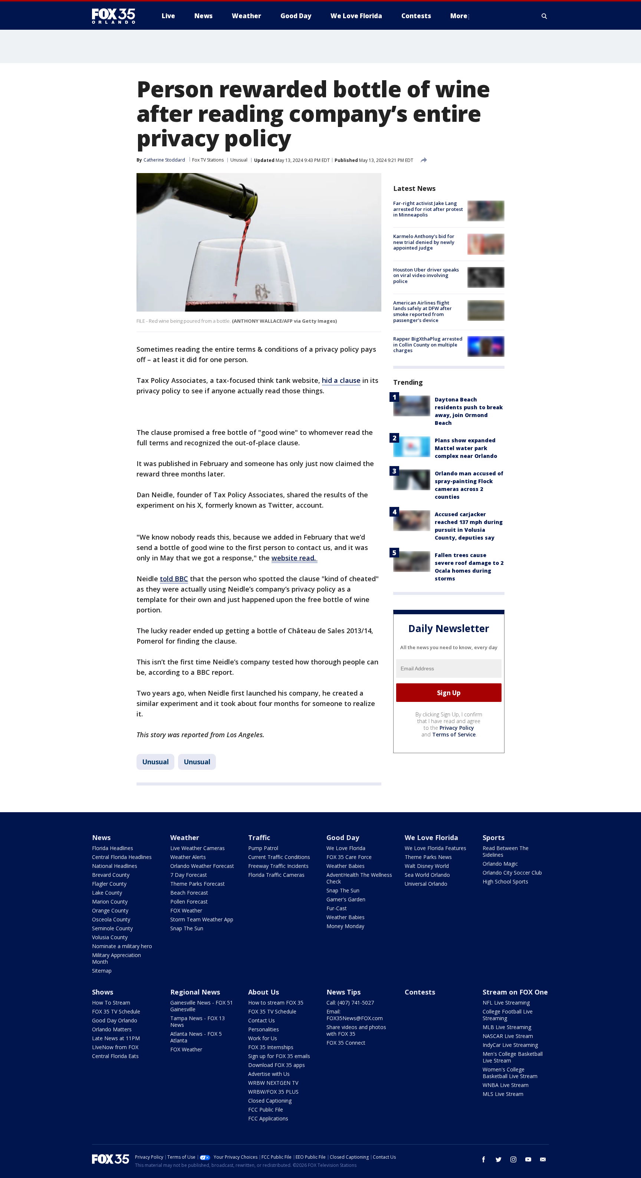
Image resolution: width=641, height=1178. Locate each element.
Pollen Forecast (189, 901)
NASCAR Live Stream (508, 1035)
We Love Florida (345, 848)
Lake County (107, 892)
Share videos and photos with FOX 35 (356, 1030)
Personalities (263, 1029)
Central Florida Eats (115, 1056)
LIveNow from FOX (115, 1047)
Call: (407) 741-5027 (350, 1002)
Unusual (238, 160)
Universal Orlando (426, 883)
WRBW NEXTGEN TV (273, 1082)
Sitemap (102, 970)
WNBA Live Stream (506, 1084)
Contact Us (261, 1020)
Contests (420, 991)
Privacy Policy (457, 727)
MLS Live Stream (503, 1093)
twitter (498, 1159)
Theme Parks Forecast (197, 883)
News (101, 837)
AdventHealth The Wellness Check (359, 878)
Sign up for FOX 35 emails (279, 1056)
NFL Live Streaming (506, 1002)
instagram (513, 1159)
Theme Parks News (428, 856)
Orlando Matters (112, 1029)
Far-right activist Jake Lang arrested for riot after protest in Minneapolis (428, 209)
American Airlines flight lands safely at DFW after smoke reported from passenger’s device (422, 311)
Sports (493, 837)
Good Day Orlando (114, 1020)
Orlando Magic (500, 863)
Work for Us (262, 1038)
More (458, 16)
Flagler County (109, 883)
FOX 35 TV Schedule (116, 1011)
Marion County (110, 901)
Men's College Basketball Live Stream (513, 1057)
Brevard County (110, 874)
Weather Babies (345, 865)
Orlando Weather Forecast (202, 865)
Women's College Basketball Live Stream (510, 1073)
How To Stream (111, 1002)
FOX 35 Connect (345, 1042)
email (543, 1159)
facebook (484, 1159)
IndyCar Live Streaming (510, 1044)
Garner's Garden (345, 899)
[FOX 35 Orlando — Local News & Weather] (116, 16)
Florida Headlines (112, 848)
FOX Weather (186, 910)
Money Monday (345, 926)
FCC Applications (268, 1118)
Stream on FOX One (515, 991)
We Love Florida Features (435, 848)
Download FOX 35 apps (276, 1064)
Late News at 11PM (116, 1038)
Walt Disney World (427, 865)
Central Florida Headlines (122, 856)
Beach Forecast (189, 892)
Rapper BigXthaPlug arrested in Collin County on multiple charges (428, 344)
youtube (528, 1159)
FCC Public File (265, 1109)
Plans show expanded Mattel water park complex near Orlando (466, 448)
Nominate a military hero (122, 946)
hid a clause (341, 380)
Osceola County (111, 919)
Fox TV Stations (208, 160)
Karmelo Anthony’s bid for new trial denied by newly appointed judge (423, 242)
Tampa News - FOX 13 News (197, 1021)
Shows (102, 991)
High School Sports (505, 881)
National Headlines (114, 865)
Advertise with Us (269, 1073)
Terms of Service (454, 734)
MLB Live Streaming (507, 1027)
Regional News (195, 991)
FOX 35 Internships (270, 1047)
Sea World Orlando (427, 874)
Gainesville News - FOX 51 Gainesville (201, 1006)
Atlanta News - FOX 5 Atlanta (196, 1037)
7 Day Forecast (188, 874)
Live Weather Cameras (197, 848)
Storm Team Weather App (201, 919)
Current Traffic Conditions (279, 856)
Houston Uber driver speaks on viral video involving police (426, 275)
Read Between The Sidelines (506, 851)
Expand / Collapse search (544, 16)
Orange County (110, 910)
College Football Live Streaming (508, 1015)
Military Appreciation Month (116, 958)
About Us (263, 991)
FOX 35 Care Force (349, 856)
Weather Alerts (188, 856)
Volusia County (110, 937)
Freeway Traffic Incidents (278, 865)
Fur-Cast (336, 908)
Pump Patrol (263, 848)
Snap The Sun (186, 928)
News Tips (343, 991)
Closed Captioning (270, 1100)
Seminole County (112, 928)
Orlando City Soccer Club (512, 872)
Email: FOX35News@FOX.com (354, 1015)
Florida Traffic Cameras (276, 874)
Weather (184, 837)
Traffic (259, 837)
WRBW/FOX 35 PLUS (273, 1091)
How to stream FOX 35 (275, 1002)
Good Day (342, 837)
